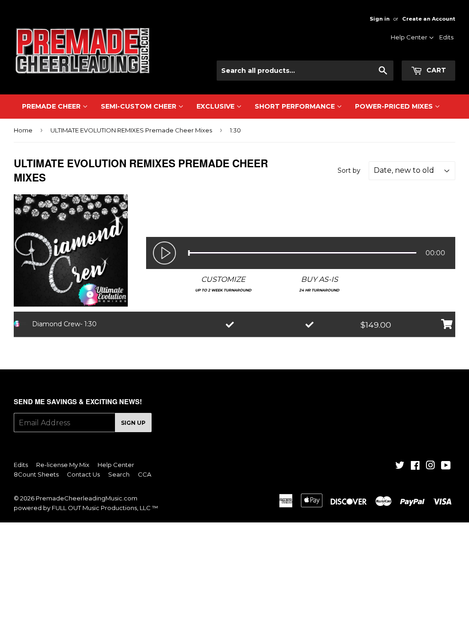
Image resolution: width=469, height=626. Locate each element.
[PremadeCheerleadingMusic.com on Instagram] (430, 466)
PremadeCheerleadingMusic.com (86, 498)
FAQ (419, 74)
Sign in (380, 19)
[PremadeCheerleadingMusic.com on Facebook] (415, 466)
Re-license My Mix (62, 464)
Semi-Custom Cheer (139, 106)
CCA (144, 474)
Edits (446, 37)
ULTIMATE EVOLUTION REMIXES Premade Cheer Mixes (131, 130)
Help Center (410, 37)
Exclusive (216, 106)
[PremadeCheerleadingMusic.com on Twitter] (399, 466)
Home (23, 130)
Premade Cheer (52, 106)
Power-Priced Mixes (395, 106)
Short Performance (296, 106)
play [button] (164, 253)
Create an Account (428, 19)
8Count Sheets (36, 474)
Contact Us (409, 62)
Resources (410, 51)
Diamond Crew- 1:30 (64, 324)
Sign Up (133, 422)
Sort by (349, 170)
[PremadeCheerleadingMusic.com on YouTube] (446, 466)
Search (119, 474)
